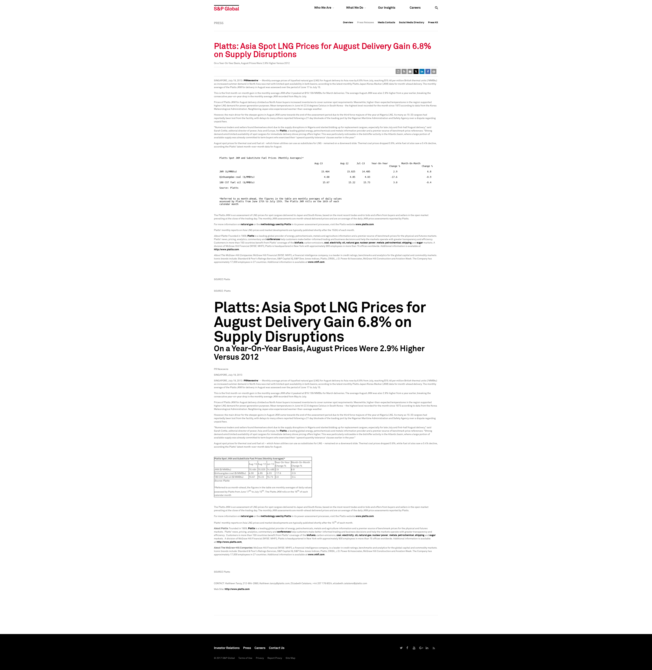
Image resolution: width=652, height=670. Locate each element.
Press (247, 648)
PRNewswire (251, 80)
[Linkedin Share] (421, 71)
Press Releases (365, 22)
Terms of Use (245, 658)
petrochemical (393, 243)
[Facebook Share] (427, 71)
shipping (407, 243)
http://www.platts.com (226, 249)
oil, (344, 243)
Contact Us (276, 648)
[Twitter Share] (416, 71)
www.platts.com (365, 224)
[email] (410, 71)
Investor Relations (227, 648)
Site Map (290, 658)
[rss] (404, 71)
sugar (420, 243)
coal (326, 243)
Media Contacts (386, 22)
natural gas (247, 224)
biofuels (298, 243)
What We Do (354, 7)
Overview (348, 22)
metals (380, 243)
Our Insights (386, 7)
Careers (415, 7)
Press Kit (433, 22)
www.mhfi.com (316, 262)
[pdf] (398, 71)
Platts (283, 131)
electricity (335, 243)
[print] (433, 71)
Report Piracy (274, 658)
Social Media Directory (411, 22)
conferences (273, 239)
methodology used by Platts (275, 224)
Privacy (260, 658)
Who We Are (322, 7)
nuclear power (368, 243)
